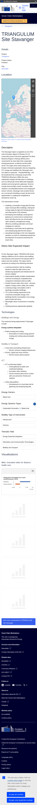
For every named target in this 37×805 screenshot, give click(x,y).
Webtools (4, 139)
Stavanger (5, 69)
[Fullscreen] (33, 95)
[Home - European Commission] (8, 8)
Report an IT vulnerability (10, 752)
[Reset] (33, 81)
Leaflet (18, 139)
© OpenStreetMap (25, 139)
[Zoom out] (33, 90)
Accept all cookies (16, 794)
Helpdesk (5, 705)
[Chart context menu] (33, 471)
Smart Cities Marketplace (10, 633)
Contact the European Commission (13, 739)
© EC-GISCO (11, 139)
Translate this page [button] (25, 7)
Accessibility (6, 714)
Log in (17, 6)
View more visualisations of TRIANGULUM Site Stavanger (17, 621)
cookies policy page (15, 780)
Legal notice (6, 768)
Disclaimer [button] (4, 141)
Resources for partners (9, 748)
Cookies (4, 761)
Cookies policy (6, 718)
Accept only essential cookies (20, 800)
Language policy (7, 757)
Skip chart (12, 471)
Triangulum (8, 26)
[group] (16, 108)
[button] (20, 8)
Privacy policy (6, 764)
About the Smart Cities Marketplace (13, 698)
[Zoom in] (33, 85)
